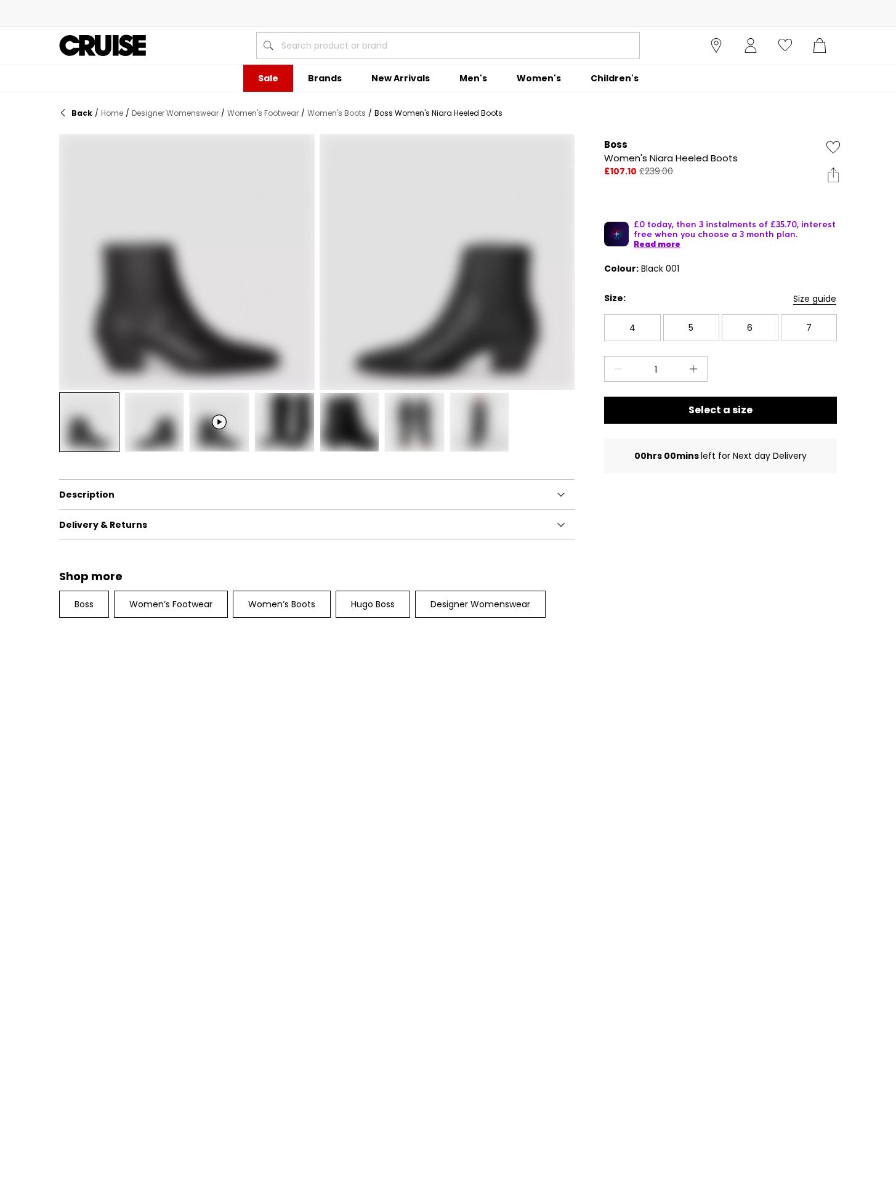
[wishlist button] (785, 45)
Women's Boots (336, 113)
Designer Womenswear (175, 113)
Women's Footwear (263, 113)
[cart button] (819, 45)
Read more (657, 244)
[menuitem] (268, 78)
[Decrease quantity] (616, 369)
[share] (833, 174)
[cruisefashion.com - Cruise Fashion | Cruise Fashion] (102, 45)
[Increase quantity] (696, 369)
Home (112, 113)
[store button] (716, 45)
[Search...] (268, 45)
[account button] (750, 45)
